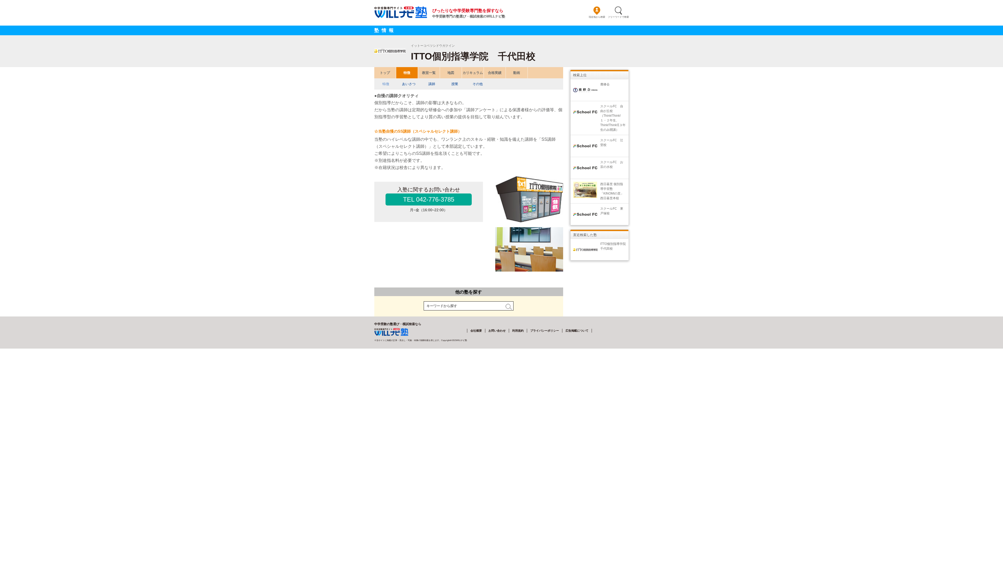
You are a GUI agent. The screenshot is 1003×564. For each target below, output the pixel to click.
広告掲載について (576, 330)
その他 (478, 84)
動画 (516, 73)
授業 (454, 84)
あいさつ (409, 84)
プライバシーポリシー (544, 330)
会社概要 (476, 330)
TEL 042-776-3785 (428, 199)
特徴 (407, 73)
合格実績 (494, 73)
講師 (431, 84)
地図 (450, 73)
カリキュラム (473, 73)
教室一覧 (429, 73)
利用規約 (518, 330)
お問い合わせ (497, 330)
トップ (385, 73)
